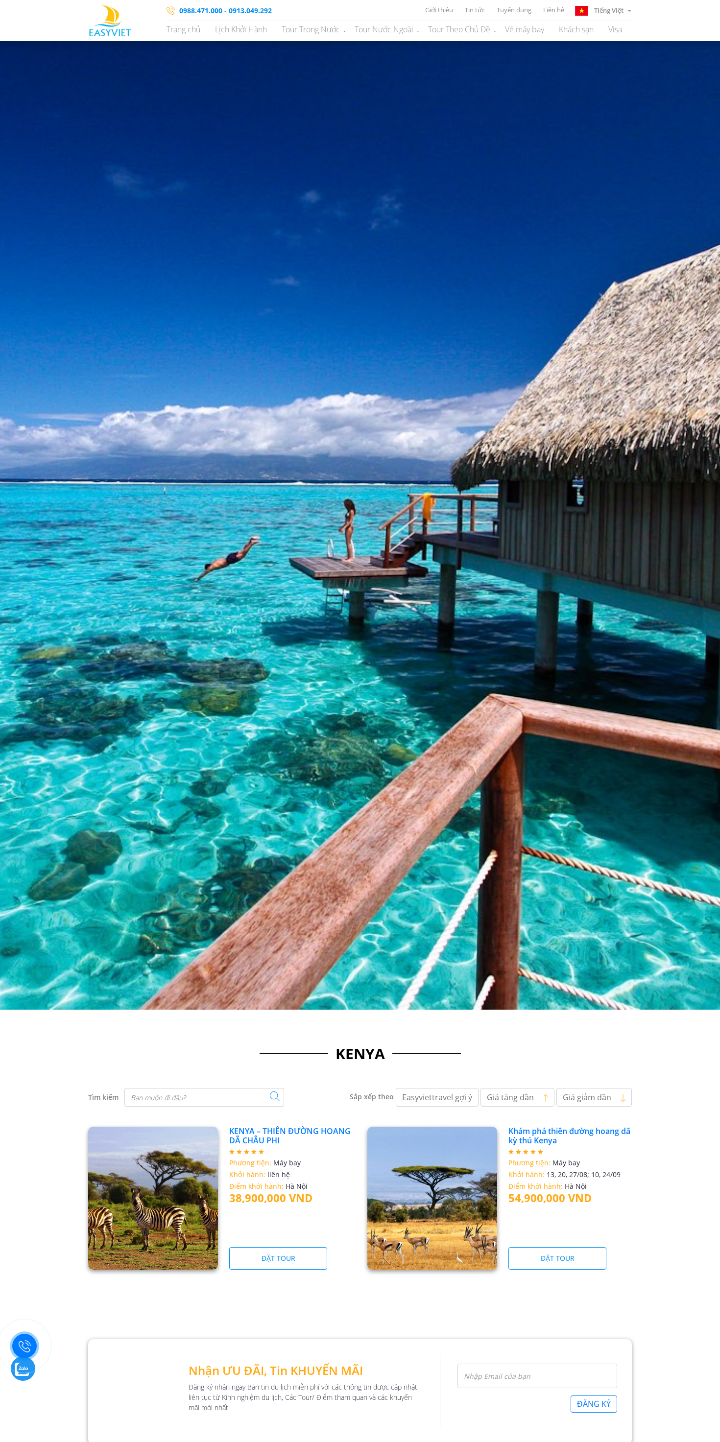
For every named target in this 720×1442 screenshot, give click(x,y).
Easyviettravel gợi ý (437, 1097)
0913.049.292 (250, 10)
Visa (615, 29)
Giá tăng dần (511, 1097)
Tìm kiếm (103, 1097)
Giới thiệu (439, 9)
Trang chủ (183, 29)
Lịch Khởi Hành (241, 29)
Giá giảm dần (588, 1097)
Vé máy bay (524, 29)
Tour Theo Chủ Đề (459, 29)
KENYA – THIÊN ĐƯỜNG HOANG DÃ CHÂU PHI (290, 1136)
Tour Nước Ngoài (384, 29)
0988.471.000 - (203, 10)
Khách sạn (576, 29)
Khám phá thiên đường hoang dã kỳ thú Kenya (569, 1136)
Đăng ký (594, 1403)
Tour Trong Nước (311, 29)
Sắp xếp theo (372, 1096)
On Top (700, 1430)
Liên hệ (553, 9)
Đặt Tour (278, 1258)
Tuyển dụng (514, 9)
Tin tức (475, 9)
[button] (603, 9)
